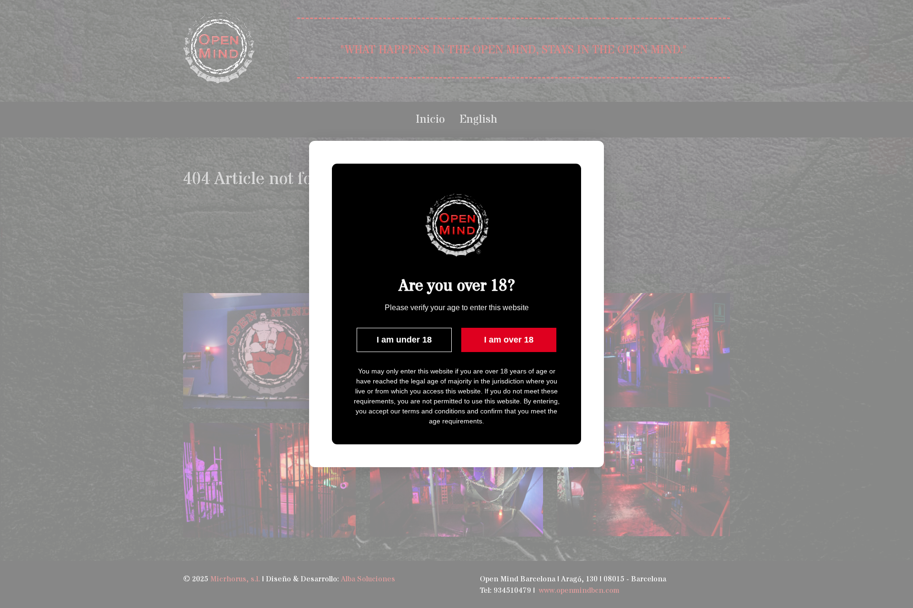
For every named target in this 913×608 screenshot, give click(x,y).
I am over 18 (509, 339)
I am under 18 (404, 339)
